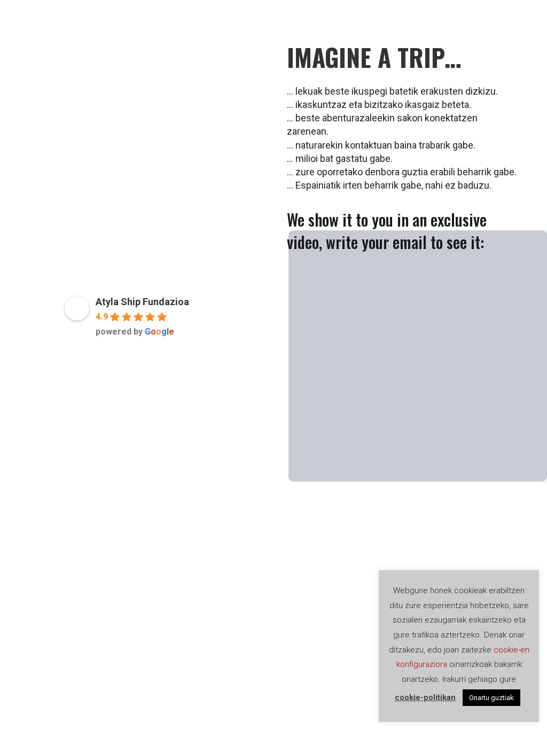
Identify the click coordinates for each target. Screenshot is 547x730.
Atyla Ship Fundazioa (142, 301)
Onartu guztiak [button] (491, 698)
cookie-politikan (425, 697)
